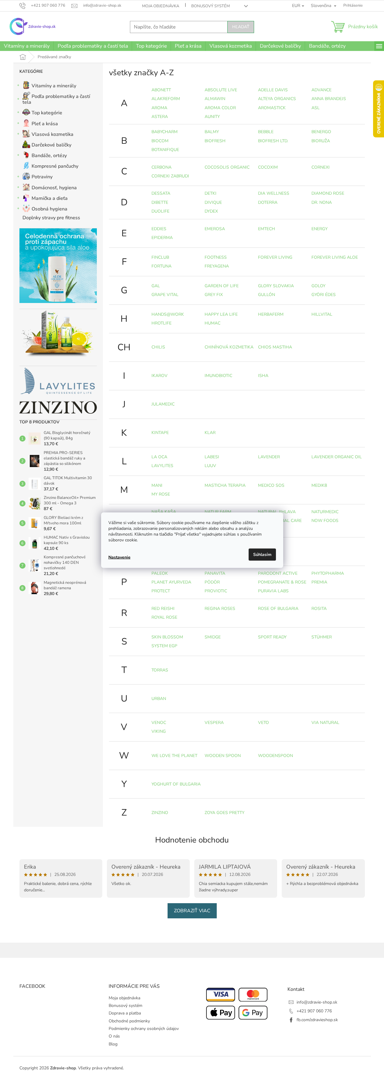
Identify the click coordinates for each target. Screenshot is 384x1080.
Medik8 (319, 485)
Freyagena (217, 266)
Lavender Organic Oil (336, 457)
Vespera (214, 722)
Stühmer (321, 637)
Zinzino (159, 813)
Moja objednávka (160, 6)
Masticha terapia (225, 485)
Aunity (212, 116)
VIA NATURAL (325, 722)
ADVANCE (321, 90)
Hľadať (240, 27)
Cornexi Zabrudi (170, 176)
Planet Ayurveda (171, 582)
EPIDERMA (162, 238)
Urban (158, 698)
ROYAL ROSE (164, 617)
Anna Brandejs (328, 99)
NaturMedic (324, 512)
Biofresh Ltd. (273, 141)
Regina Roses (220, 608)
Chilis (158, 347)
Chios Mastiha (275, 347)
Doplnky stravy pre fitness (51, 217)
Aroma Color (220, 108)
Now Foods (324, 520)
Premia (319, 582)
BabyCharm (164, 132)
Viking (158, 731)
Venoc (158, 722)
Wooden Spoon (223, 756)
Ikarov (159, 376)
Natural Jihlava (277, 512)
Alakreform (165, 99)
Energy (319, 229)
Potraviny (42, 176)
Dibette (159, 202)
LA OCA (159, 457)
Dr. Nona (321, 202)
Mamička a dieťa (50, 198)
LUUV (210, 466)
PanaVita (215, 573)
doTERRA (267, 202)
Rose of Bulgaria (278, 608)
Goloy (318, 286)
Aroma (159, 108)
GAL (155, 286)
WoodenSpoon (275, 756)
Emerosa (215, 229)
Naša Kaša (163, 512)
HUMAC (212, 323)
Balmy (212, 132)
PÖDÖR (212, 582)
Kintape (160, 433)
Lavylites (162, 466)
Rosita (319, 608)
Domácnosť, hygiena (54, 187)
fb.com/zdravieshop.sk (317, 1020)
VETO (263, 722)
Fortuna (161, 266)
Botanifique (165, 150)
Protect (160, 591)
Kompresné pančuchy (55, 166)
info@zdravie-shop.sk (317, 1002)
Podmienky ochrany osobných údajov (144, 1028)
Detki (210, 193)
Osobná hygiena (49, 209)
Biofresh (215, 141)
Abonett (161, 90)
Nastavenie (119, 557)
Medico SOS (271, 485)
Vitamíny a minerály (54, 85)
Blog (113, 1044)
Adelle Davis (273, 90)
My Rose (160, 494)
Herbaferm (271, 314)
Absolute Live (221, 90)
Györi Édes (323, 295)
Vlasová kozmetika (52, 134)
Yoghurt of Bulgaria (176, 784)
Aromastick (272, 108)
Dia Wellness (273, 193)
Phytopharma (327, 573)
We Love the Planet (174, 756)
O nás (114, 1036)
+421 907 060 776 (314, 1011)
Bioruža (320, 141)
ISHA (263, 376)
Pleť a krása (45, 123)
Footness (216, 257)
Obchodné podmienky (129, 1021)
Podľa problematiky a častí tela (56, 99)
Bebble (266, 132)
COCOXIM (268, 167)
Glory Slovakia (276, 286)
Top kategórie (47, 112)
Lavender (269, 457)
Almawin (215, 99)
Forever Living (275, 257)
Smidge (213, 637)
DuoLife (160, 211)
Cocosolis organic (227, 167)
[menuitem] (26, 46)
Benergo (321, 132)
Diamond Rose (327, 193)
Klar (210, 433)
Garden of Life (222, 286)
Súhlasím (262, 554)
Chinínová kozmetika (229, 347)
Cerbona (161, 167)
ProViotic (216, 591)
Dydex (211, 211)
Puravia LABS (273, 591)
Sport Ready (272, 637)
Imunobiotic (218, 376)
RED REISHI (163, 608)
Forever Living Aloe (334, 257)
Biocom (159, 141)
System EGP (164, 646)
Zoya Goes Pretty (224, 813)
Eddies (158, 229)
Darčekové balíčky (51, 145)
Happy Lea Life (221, 314)
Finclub (160, 257)
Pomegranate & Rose (282, 582)
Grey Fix (214, 295)
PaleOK (159, 573)
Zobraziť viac (192, 910)
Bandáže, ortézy (49, 155)
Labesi (212, 457)
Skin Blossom (167, 637)
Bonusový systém (210, 6)
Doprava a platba (125, 1013)
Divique (213, 202)
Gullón (266, 295)
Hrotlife (161, 323)
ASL (315, 108)
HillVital (321, 314)
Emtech (266, 229)
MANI (156, 485)
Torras (159, 670)
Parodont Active (277, 573)
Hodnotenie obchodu (192, 840)
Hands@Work (167, 314)
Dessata (160, 193)
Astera (159, 116)
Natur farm (218, 512)
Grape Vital (164, 295)
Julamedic (163, 404)
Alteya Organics (277, 99)
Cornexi (320, 167)
